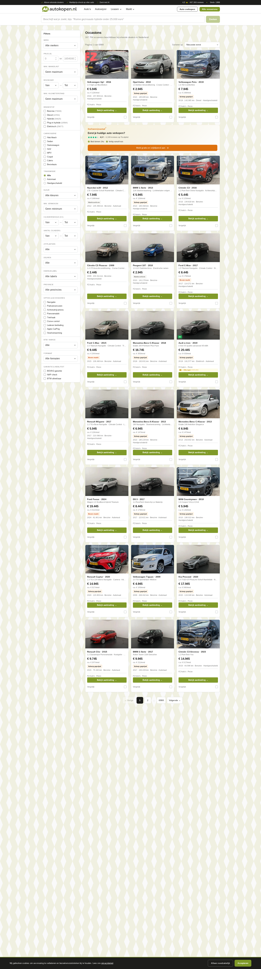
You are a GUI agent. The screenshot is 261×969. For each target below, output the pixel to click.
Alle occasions (210, 9)
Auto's (87, 9)
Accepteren (243, 963)
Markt (129, 9)
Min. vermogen (51, 203)
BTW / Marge (50, 340)
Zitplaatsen (49, 244)
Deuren (47, 257)
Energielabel (50, 271)
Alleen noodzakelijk (220, 963)
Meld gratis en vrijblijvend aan (150, 148)
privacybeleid (107, 963)
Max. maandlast (51, 66)
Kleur (47, 190)
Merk (46, 40)
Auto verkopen (187, 9)
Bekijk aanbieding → (107, 110)
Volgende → (175, 700)
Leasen (115, 9)
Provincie (48, 284)
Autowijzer (101, 9)
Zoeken (213, 19)
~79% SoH (190, 370)
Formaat (48, 353)
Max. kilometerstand (54, 93)
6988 (161, 700)
